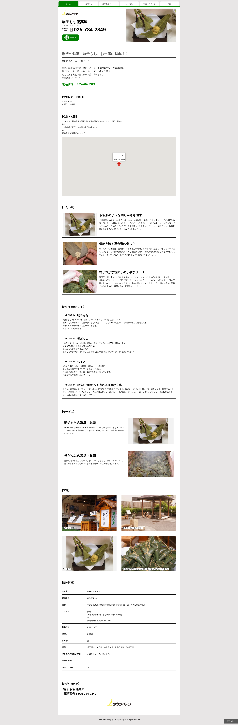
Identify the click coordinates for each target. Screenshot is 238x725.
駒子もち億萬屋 (74, 22)
